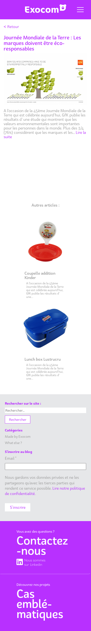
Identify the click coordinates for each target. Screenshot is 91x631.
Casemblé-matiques (40, 603)
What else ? (13, 443)
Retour (11, 26)
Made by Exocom (18, 436)
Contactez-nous (42, 545)
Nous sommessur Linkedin (34, 562)
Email (11, 458)
